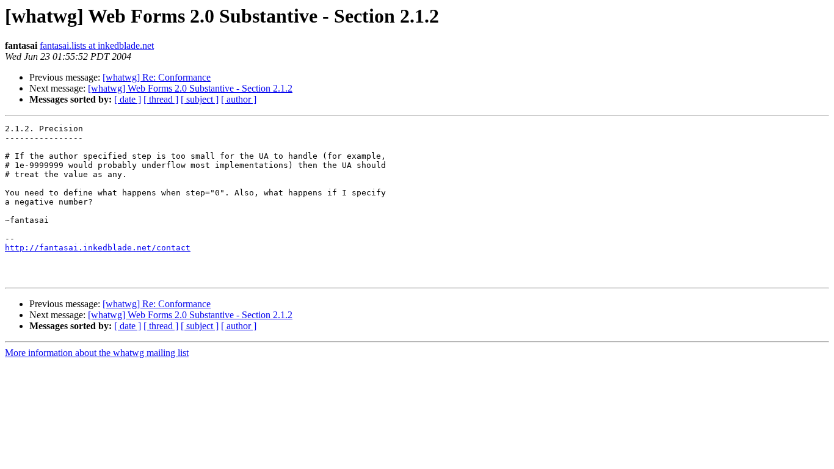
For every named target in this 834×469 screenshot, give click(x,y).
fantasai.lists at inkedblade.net (97, 45)
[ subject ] (200, 99)
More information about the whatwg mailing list (97, 352)
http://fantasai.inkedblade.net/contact (97, 247)
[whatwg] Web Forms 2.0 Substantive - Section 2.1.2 (190, 88)
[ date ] (127, 99)
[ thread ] (160, 99)
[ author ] (238, 99)
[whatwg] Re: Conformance (157, 77)
